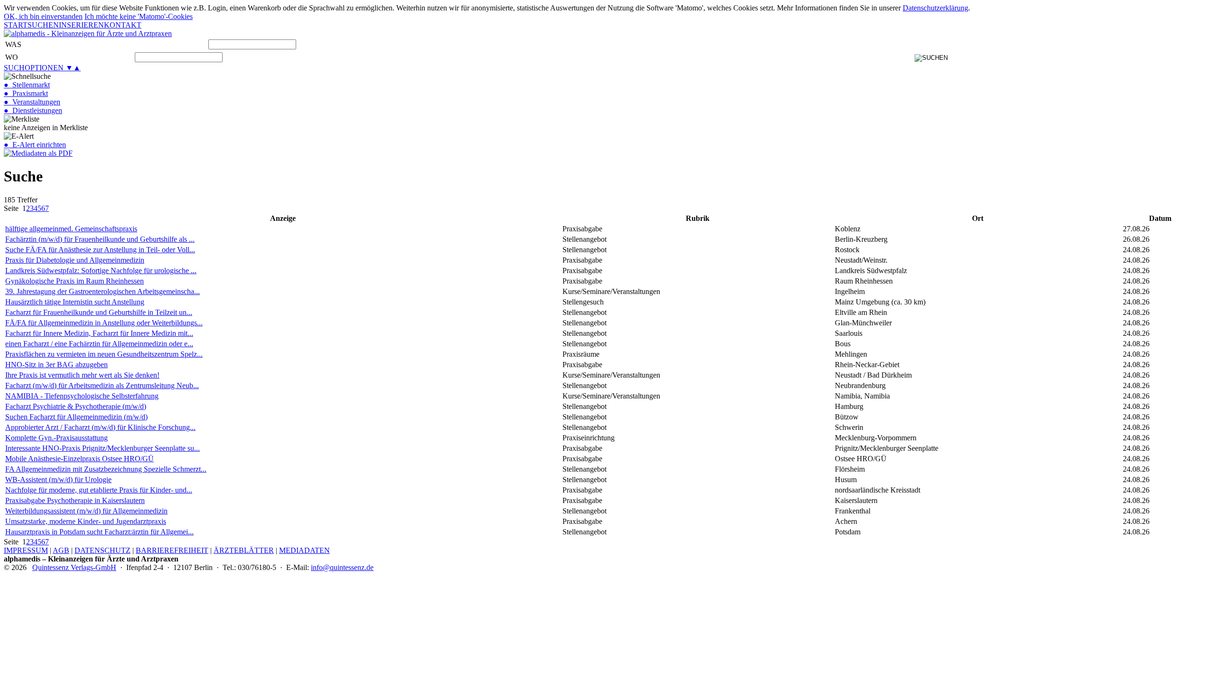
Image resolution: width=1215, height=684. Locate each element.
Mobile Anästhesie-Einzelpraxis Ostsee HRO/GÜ (79, 459)
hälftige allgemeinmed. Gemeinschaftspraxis (71, 229)
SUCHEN (43, 25)
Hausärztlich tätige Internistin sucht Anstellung (74, 302)
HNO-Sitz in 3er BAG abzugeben (56, 365)
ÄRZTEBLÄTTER (244, 550)
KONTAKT (122, 25)
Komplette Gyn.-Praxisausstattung (56, 438)
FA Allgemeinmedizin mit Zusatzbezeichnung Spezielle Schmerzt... (105, 469)
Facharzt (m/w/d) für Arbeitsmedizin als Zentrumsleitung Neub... (102, 385)
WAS (13, 44)
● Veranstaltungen (32, 102)
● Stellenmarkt (27, 85)
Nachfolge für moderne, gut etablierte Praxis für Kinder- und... (98, 490)
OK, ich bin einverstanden (43, 16)
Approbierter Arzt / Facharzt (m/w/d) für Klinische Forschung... (100, 427)
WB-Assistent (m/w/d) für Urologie (58, 479)
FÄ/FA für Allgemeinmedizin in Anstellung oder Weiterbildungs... (104, 323)
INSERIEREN (81, 25)
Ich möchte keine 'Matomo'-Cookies (138, 16)
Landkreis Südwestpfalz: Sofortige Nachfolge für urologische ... (100, 270)
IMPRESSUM (26, 550)
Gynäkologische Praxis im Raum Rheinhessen (74, 281)
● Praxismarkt (26, 93)
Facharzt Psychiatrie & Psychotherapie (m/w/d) (75, 406)
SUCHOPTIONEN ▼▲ (42, 68)
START (16, 25)
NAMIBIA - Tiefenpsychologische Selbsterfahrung (82, 396)
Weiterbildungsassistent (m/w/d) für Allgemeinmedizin (86, 511)
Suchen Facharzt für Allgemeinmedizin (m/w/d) (76, 417)
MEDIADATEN (304, 550)
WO (11, 57)
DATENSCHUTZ (103, 550)
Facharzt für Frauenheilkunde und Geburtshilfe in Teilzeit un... (98, 312)
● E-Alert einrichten (35, 145)
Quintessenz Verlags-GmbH (74, 567)
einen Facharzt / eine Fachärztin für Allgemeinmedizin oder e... (99, 344)
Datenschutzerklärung (935, 8)
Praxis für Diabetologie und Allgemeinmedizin (74, 260)
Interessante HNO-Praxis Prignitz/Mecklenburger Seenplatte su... (102, 448)
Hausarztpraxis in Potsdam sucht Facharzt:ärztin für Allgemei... (99, 532)
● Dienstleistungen (33, 110)
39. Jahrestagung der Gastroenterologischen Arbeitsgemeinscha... (102, 291)
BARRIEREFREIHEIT (172, 550)
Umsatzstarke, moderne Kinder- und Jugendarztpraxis (85, 521)
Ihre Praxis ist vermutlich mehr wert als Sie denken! (82, 375)
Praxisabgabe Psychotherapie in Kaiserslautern (75, 500)
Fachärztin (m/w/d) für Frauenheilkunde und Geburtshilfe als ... (100, 239)
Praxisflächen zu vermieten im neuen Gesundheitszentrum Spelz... (104, 354)
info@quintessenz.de (342, 567)
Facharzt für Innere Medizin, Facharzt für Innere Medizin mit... (99, 333)
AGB (61, 550)
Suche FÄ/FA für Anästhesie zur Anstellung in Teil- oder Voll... (100, 250)
